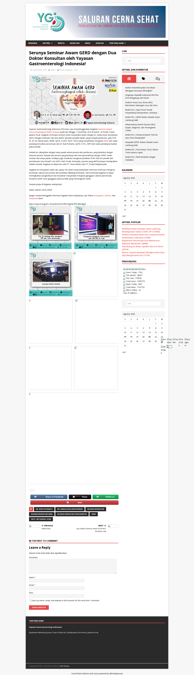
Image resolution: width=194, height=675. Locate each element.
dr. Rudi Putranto (44, 509)
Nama (32, 577)
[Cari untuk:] (143, 60)
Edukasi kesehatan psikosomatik (72, 514)
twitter (108, 195)
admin (52, 70)
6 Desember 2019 (40, 70)
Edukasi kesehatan (95, 509)
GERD (106, 141)
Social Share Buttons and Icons (84, 673)
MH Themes (64, 666)
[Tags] (143, 79)
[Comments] (158, 79)
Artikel (46, 43)
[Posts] (129, 79)
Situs (31, 592)
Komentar (33, 557)
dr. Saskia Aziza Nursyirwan (70, 509)
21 (149, 201)
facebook (33, 198)
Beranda (32, 43)
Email (31, 585)
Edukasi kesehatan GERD (42, 514)
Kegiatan (74, 43)
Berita (61, 43)
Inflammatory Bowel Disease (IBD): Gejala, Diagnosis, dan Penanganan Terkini (140, 127)
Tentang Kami (116, 43)
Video (87, 43)
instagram (98, 195)
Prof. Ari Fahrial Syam (41, 519)
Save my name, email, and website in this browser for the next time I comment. (66, 600)
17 (125, 201)
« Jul (123, 216)
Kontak (100, 43)
